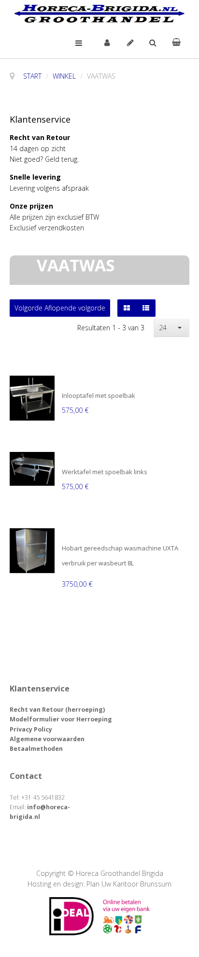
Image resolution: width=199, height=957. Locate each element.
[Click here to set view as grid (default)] (126, 308)
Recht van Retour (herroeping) (57, 709)
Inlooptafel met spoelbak (98, 396)
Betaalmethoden (36, 749)
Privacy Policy (31, 729)
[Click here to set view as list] (146, 308)
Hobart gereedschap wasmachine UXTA (120, 548)
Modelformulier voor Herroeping (61, 719)
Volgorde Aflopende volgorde (59, 308)
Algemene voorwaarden (47, 739)
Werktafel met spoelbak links (104, 472)
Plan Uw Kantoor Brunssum (128, 883)
